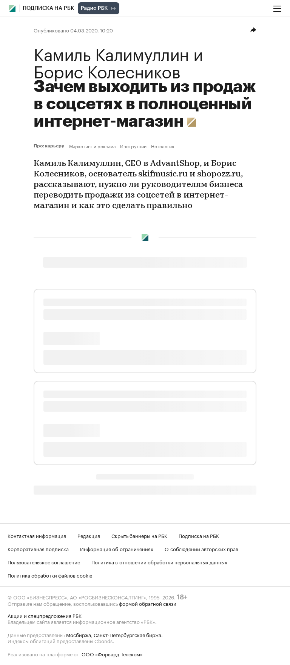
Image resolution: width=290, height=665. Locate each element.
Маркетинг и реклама (92, 146)
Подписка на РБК (199, 535)
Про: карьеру (50, 146)
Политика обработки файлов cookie (50, 575)
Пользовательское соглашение (44, 561)
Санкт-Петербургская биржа (127, 634)
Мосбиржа (78, 634)
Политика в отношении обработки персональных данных (159, 561)
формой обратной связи (147, 603)
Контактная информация (37, 535)
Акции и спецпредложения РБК (45, 615)
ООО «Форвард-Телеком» (112, 653)
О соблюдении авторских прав (201, 548)
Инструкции (133, 146)
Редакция (88, 535)
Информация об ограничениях (116, 548)
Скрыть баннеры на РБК (139, 535)
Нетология (162, 146)
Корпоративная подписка (38, 548)
